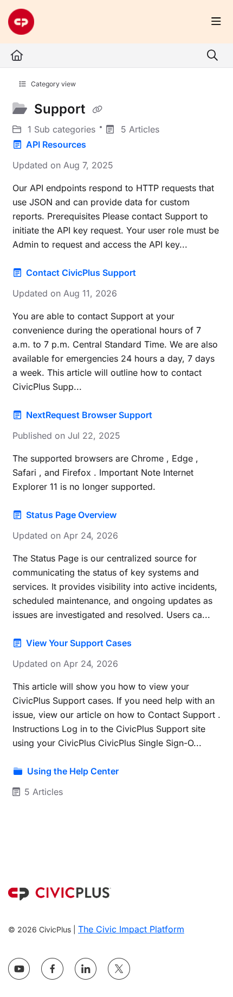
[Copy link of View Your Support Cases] (150, 643)
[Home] (21, 22)
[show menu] (216, 21)
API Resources (56, 144)
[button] (208, 970)
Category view (52, 84)
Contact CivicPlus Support (81, 272)
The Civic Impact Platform (131, 929)
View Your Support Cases (79, 643)
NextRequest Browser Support (89, 414)
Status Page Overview (71, 514)
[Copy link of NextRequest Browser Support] (171, 415)
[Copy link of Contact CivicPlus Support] (155, 273)
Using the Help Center (73, 771)
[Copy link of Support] (97, 109)
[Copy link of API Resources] (105, 145)
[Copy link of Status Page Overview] (135, 515)
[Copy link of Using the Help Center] (137, 771)
